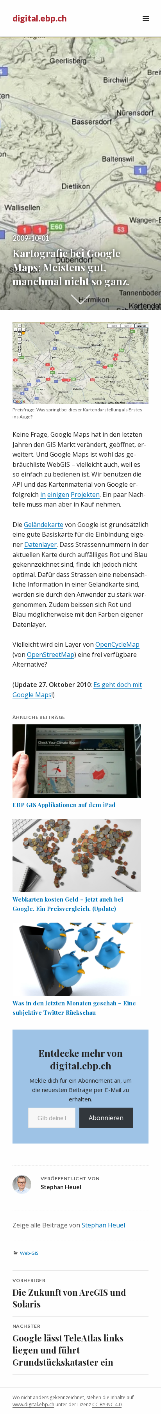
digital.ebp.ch (40, 18)
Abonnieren (106, 1117)
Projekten (85, 494)
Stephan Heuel (103, 1225)
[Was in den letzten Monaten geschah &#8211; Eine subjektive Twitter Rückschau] (77, 959)
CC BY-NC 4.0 (107, 1404)
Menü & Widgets (145, 27)
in (43, 494)
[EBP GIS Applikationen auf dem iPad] (77, 761)
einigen (58, 494)
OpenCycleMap (117, 644)
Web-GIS (29, 1253)
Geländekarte (43, 524)
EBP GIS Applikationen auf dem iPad (64, 805)
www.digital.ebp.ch (33, 1404)
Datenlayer (40, 544)
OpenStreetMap (50, 654)
